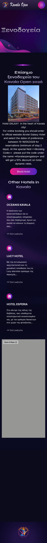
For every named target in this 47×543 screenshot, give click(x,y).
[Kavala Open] (15, 5)
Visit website (16, 233)
